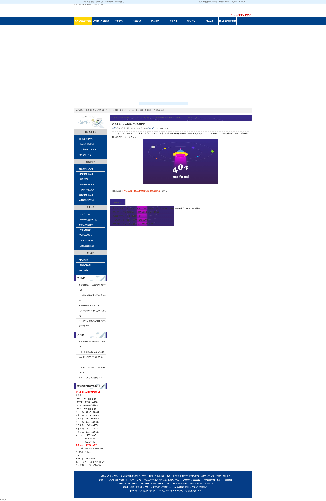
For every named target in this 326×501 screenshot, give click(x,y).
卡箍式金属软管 (86, 214)
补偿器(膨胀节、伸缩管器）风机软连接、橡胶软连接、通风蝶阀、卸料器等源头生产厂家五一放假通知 (156, 208)
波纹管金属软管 (86, 235)
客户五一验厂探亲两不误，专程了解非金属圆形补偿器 (136, 212)
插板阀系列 (84, 260)
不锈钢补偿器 (159, 110)
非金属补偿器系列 (87, 144)
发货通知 (170, 118)
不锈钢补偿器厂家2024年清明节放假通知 (130, 220)
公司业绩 (234, 2)
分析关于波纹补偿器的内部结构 (90, 378)
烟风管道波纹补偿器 (130, 191)
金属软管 (148, 110)
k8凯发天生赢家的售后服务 (160, 476)
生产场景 (176, 476)
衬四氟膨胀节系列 (87, 200)
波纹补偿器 (113, 110)
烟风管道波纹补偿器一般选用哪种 (127, 216)
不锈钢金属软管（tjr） (88, 219)
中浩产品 (119, 21)
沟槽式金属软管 (86, 225)
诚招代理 (191, 21)
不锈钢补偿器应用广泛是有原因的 (91, 352)
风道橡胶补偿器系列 (88, 149)
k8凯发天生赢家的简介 (110, 476)
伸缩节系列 (84, 179)
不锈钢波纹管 (125, 110)
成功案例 (209, 21)
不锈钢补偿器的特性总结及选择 (90, 305)
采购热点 (137, 21)
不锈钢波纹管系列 (87, 184)
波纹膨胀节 (102, 110)
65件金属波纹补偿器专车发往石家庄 (186, 118)
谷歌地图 (226, 476)
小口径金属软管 (86, 240)
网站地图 (242, 2)
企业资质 (173, 21)
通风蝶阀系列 (85, 265)
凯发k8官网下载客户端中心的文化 (134, 476)
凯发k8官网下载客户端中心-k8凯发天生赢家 (214, 2)
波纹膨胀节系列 (86, 169)
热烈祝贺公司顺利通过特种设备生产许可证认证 (133, 224)
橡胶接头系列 (85, 155)
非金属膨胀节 (91, 110)
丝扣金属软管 (85, 230)
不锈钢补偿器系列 (87, 190)
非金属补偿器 (137, 110)
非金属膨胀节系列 (87, 139)
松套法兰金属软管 (87, 246)
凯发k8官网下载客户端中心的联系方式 (205, 476)
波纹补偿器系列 (86, 174)
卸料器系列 (84, 270)
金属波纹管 (142, 191)
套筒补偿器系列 (86, 195)
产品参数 (155, 21)
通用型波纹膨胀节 (155, 191)
